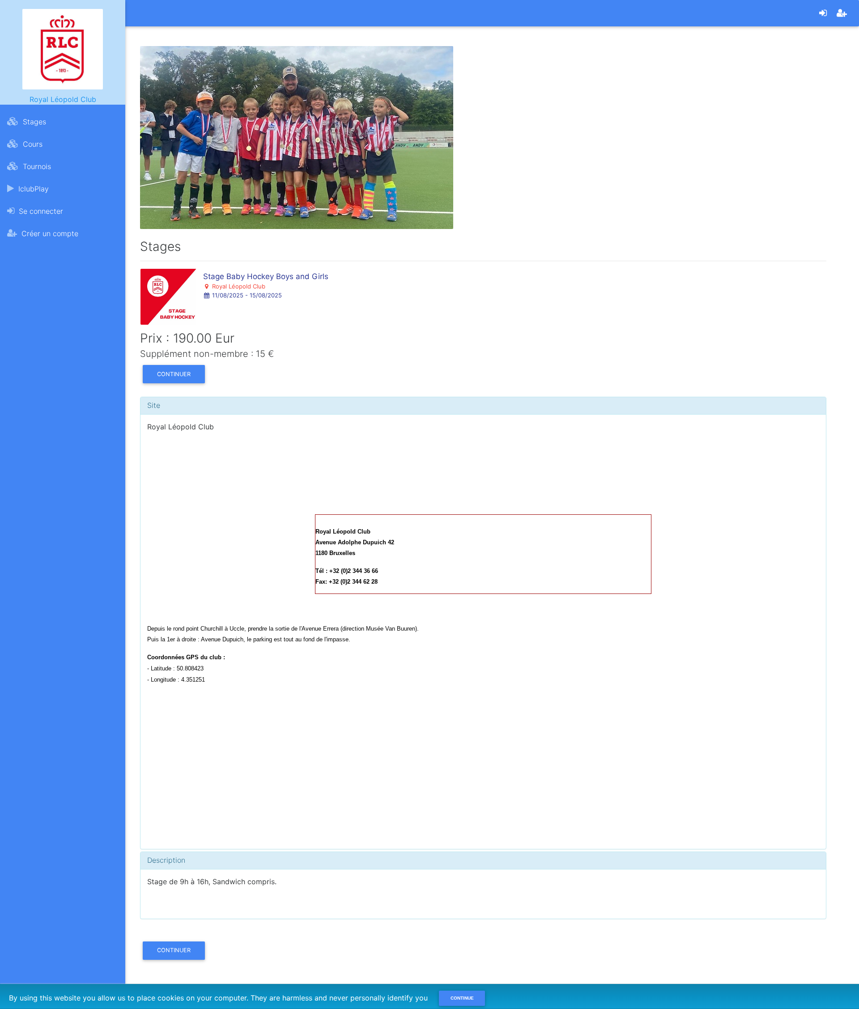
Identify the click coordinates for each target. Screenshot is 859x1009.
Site (153, 405)
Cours (32, 144)
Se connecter (40, 211)
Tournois (36, 166)
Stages (33, 121)
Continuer (174, 374)
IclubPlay (32, 188)
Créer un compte (48, 233)
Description (166, 860)
